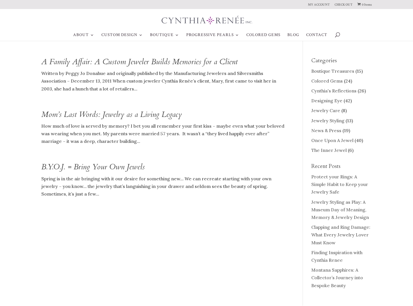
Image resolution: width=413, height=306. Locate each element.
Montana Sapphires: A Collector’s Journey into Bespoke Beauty (337, 277)
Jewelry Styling (327, 120)
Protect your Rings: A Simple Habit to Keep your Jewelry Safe (339, 184)
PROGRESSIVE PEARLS (210, 35)
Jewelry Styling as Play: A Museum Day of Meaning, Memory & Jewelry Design (340, 209)
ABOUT (81, 35)
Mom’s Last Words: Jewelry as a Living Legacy (111, 114)
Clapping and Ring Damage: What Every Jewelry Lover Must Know (340, 234)
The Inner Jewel (329, 150)
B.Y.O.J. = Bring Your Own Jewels (93, 167)
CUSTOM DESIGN (119, 35)
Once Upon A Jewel (332, 140)
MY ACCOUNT (319, 5)
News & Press (326, 130)
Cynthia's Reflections (334, 91)
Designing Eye (326, 100)
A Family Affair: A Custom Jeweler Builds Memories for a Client (139, 62)
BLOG (293, 35)
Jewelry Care (325, 110)
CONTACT (316, 35)
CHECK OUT (344, 5)
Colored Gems (327, 81)
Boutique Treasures (332, 71)
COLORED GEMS (263, 35)
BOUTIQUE (162, 35)
